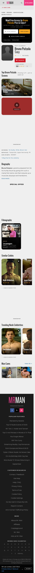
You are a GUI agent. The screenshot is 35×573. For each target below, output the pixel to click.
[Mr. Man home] (10, 2)
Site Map (17, 478)
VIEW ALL (20, 553)
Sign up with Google (18, 36)
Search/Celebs (18, 12)
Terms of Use (15, 40)
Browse (9, 12)
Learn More (16, 567)
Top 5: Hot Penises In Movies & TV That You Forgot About (17, 434)
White (17, 150)
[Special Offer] (17, 201)
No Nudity (12, 150)
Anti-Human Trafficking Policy (17, 510)
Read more (5, 178)
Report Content (17, 506)
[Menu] (3, 3)
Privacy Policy (7, 40)
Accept (28, 568)
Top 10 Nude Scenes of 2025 (16, 425)
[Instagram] (21, 410)
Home (3, 12)
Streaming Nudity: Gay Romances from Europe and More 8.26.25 (17, 446)
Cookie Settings (17, 498)
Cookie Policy (17, 494)
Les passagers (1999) (8, 94)
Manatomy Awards (17, 421)
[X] (17, 410)
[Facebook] (12, 410)
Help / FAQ (17, 482)
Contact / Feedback (16, 474)
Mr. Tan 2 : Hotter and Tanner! (17, 429)
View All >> (28, 363)
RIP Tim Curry (17, 440)
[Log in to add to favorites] (18, 261)
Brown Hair (23, 150)
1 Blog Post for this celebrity (10, 158)
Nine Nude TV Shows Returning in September (17, 462)
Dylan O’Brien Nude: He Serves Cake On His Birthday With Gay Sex (16, 454)
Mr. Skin (17, 532)
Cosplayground (17, 528)
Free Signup (24, 31)
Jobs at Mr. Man (17, 536)
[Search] (21, 3)
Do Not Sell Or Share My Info (17, 502)
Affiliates (17, 524)
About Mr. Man (16, 520)
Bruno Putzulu (7, 90)
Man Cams (7, 7)
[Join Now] (29, 2)
